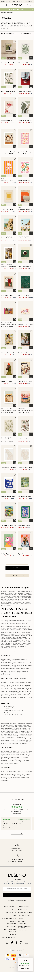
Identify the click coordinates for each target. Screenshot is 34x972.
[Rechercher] (6, 5)
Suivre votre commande (25, 912)
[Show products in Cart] (31, 5)
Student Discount (11, 926)
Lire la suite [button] (5, 28)
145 (24, 576)
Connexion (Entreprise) (9, 937)
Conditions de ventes (24, 915)
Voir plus (17, 568)
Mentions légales (11, 912)
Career (14, 915)
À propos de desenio (10, 906)
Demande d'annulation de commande (24, 926)
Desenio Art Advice (23, 906)
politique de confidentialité (17, 899)
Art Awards (13, 934)
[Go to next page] (27, 575)
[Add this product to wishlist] (14, 41)
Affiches (10, 12)
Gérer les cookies (23, 931)
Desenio (3, 12)
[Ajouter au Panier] (31, 57)
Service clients (22, 909)
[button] (25, 964)
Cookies (20, 918)
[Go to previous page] (7, 575)
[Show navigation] (3, 5)
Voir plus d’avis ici (17, 834)
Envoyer (17, 895)
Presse (14, 909)
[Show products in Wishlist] (27, 5)
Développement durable (9, 918)
